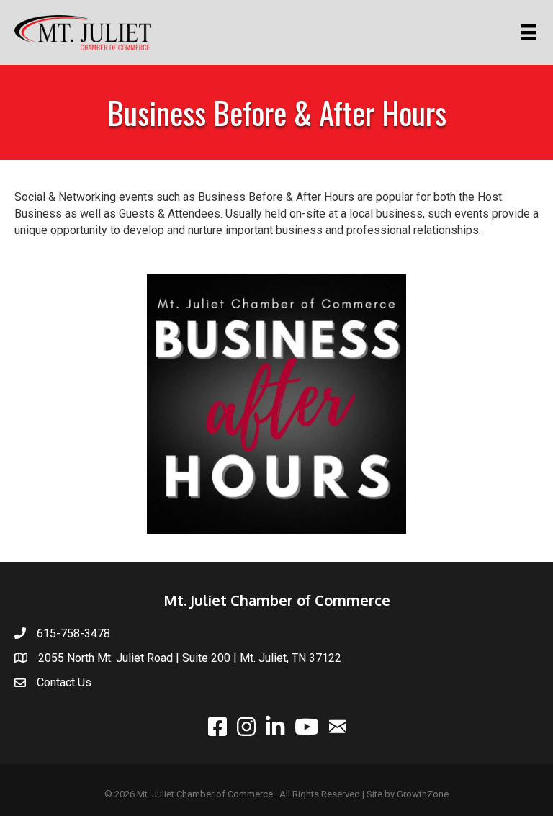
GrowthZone (423, 794)
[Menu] (531, 32)
